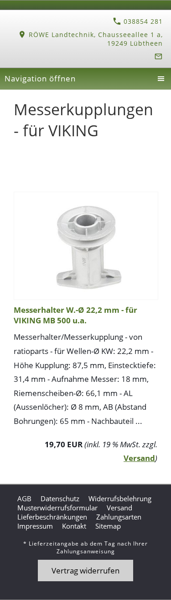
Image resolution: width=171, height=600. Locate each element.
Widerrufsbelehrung (119, 498)
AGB (24, 498)
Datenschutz (60, 498)
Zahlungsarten (118, 516)
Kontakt (74, 525)
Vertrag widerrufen (85, 570)
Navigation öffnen (40, 78)
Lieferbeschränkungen (52, 516)
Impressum (35, 525)
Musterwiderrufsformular (57, 507)
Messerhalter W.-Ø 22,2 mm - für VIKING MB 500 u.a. (75, 315)
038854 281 (142, 21)
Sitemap (108, 525)
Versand (139, 458)
